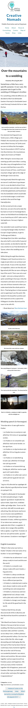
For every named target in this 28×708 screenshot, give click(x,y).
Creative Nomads (14, 17)
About (14, 28)
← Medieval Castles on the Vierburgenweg (13, 690)
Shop (14, 33)
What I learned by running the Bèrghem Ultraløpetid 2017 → (14, 694)
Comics (15, 30)
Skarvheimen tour (21, 308)
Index (16, 691)
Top (14, 707)
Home (7, 28)
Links (20, 33)
